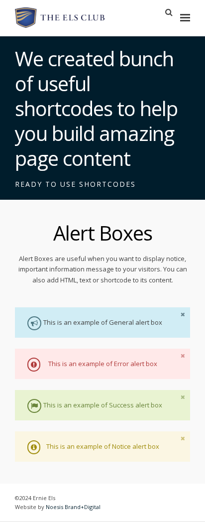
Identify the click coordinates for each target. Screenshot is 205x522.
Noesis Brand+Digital (73, 507)
